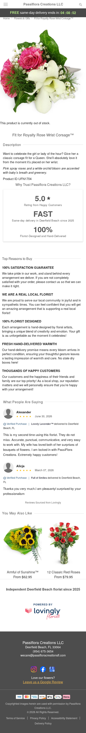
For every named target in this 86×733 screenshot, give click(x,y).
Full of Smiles (39, 478)
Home (6, 18)
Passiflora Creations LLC (43, 4)
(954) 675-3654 (43, 651)
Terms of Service (15, 718)
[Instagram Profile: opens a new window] (34, 669)
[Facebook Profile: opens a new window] (43, 669)
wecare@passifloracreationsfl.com (43, 655)
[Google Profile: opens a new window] (52, 669)
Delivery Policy (43, 723)
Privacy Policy (38, 718)
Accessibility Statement (64, 718)
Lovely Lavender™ (42, 424)
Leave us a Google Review (43, 682)
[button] (77, 723)
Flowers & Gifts (22, 18)
